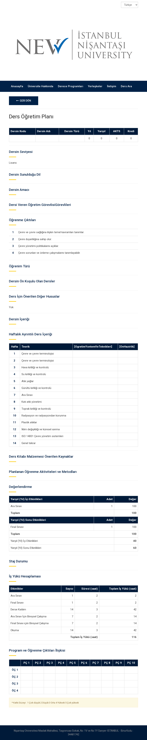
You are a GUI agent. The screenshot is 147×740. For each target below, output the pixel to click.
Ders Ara (126, 86)
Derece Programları (70, 86)
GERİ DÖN (25, 100)
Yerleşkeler (95, 86)
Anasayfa (17, 86)
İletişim (111, 86)
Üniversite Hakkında (40, 86)
